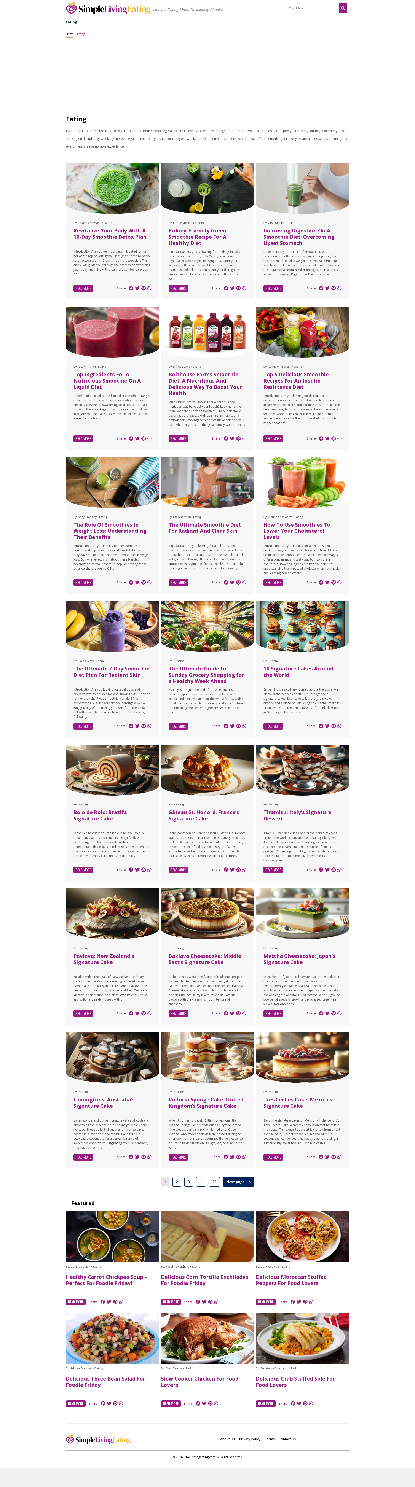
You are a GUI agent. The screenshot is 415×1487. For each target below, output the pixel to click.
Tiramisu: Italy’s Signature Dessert (297, 815)
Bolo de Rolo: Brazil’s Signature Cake (100, 815)
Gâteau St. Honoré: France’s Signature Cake (204, 815)
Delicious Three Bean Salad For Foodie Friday (105, 1381)
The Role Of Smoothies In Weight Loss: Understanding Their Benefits (110, 531)
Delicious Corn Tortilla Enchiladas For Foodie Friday (204, 1280)
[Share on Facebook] (131, 288)
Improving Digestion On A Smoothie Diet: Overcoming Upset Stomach (299, 236)
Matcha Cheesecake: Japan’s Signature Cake (299, 959)
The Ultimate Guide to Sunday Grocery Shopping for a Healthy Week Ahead (206, 675)
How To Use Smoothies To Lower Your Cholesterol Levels (296, 531)
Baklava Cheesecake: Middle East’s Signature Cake (205, 959)
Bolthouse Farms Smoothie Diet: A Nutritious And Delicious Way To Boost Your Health (205, 383)
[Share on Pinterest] (143, 288)
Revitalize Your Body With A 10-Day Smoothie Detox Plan (110, 233)
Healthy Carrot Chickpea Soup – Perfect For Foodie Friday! (106, 1280)
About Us (227, 1439)
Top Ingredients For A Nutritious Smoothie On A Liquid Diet (107, 380)
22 (214, 1181)
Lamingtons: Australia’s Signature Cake (104, 1102)
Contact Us (287, 1439)
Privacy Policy (249, 1439)
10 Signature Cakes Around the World (298, 671)
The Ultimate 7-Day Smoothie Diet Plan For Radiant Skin (111, 671)
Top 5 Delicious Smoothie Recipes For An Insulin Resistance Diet (296, 380)
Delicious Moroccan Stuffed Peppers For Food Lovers (291, 1280)
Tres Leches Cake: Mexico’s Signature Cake (297, 1102)
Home (69, 34)
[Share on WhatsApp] (149, 288)
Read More (83, 288)
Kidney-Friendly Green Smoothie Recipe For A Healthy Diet (198, 236)
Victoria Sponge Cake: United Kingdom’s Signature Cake (206, 1102)
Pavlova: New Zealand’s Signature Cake (103, 959)
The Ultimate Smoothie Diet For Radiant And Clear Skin (205, 527)
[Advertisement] (207, 1477)
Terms (270, 1439)
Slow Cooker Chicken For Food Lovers (200, 1381)
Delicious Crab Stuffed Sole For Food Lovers (295, 1381)
